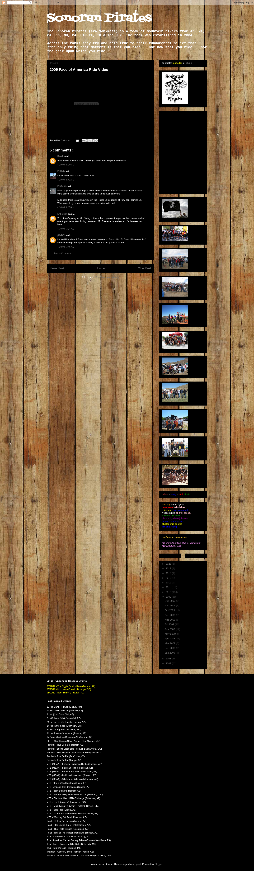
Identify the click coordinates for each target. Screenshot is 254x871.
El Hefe (61, 171)
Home (101, 268)
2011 (169, 587)
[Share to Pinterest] (96, 140)
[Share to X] (90, 140)
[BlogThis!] (86, 140)
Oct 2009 (170, 610)
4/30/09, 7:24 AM (65, 228)
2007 (169, 663)
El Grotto (62, 186)
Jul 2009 (170, 624)
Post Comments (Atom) (107, 277)
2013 (169, 578)
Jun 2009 (170, 629)
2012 (169, 582)
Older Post (144, 268)
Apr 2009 (170, 638)
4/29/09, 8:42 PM (65, 179)
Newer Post (57, 268)
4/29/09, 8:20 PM (65, 164)
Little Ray (62, 214)
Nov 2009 (170, 605)
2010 (169, 592)
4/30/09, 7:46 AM (65, 247)
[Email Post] (77, 140)
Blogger (158, 864)
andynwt (137, 864)
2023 (169, 563)
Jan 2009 (170, 652)
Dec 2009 (170, 600)
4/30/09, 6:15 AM (65, 207)
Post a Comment (62, 253)
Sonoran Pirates (99, 18)
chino (189, 62)
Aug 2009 (170, 619)
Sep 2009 (170, 615)
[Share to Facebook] (93, 140)
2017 (169, 568)
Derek (60, 156)
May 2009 (170, 633)
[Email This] (83, 140)
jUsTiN (60, 235)
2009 (169, 596)
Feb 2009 (170, 648)
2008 (169, 658)
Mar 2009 (170, 643)
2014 (169, 573)
